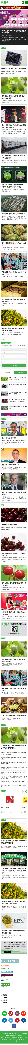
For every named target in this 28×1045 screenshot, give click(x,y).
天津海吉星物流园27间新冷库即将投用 (13, 214)
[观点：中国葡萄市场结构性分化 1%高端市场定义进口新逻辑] (4, 401)
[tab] (7, 372)
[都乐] (14, 7)
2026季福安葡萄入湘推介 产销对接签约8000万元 (14, 782)
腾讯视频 (17, 1013)
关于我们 (5, 995)
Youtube (17, 1020)
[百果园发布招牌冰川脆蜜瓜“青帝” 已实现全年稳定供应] (4, 379)
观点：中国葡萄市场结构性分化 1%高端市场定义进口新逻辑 (14, 126)
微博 (10, 1013)
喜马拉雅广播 (23, 1013)
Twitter (10, 1020)
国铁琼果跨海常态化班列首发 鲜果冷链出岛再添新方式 (13, 157)
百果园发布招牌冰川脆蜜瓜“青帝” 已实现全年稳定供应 (13, 97)
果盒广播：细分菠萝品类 (9, 438)
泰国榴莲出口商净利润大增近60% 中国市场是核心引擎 (13, 932)
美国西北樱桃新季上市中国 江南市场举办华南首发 (13, 613)
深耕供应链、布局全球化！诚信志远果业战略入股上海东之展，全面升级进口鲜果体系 (14, 871)
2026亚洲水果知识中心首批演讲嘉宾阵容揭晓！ (14, 32)
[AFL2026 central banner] (14, 414)
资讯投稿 (5, 1002)
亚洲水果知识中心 (5, 808)
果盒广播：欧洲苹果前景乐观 (10, 465)
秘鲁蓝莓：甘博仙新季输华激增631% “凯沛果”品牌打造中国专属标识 (13, 186)
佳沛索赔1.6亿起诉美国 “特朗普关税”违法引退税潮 (14, 300)
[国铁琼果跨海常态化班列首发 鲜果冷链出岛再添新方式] (4, 393)
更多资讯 (3, 339)
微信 (4, 1013)
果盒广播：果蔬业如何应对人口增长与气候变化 (14, 493)
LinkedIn (4, 1020)
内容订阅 (5, 1000)
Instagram (23, 1020)
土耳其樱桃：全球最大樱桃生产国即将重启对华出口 (14, 584)
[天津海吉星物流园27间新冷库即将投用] (4, 408)
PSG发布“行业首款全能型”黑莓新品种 (13, 68)
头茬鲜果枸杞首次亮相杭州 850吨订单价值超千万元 (14, 273)
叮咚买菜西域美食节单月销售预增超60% (14, 715)
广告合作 (5, 997)
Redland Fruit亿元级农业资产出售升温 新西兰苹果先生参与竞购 (13, 902)
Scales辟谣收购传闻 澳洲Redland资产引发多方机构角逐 (13, 329)
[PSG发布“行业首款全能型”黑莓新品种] (4, 386)
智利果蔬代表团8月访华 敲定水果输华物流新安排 (14, 554)
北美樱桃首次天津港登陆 (9, 524)
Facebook (14, 1025)
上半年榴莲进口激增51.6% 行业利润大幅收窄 (14, 244)
